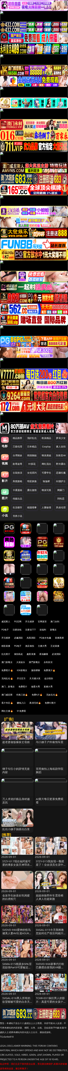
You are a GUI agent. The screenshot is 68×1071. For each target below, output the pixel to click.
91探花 (32, 463)
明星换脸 (32, 481)
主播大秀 (42, 645)
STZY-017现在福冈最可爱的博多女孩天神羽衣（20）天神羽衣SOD (16, 864)
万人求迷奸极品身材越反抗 (16, 800)
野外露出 (61, 463)
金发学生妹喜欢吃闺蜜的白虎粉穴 (16, 897)
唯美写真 (46, 490)
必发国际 (56, 654)
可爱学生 (46, 472)
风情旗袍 (17, 481)
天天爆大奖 (34, 678)
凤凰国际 (31, 637)
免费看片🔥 (7, 670)
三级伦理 (17, 446)
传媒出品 (17, 498)
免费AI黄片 (50, 702)
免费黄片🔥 (49, 670)
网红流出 (46, 463)
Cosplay (46, 446)
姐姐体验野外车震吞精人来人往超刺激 (49, 897)
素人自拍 (61, 446)
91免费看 (21, 710)
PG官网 (18, 621)
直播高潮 (59, 637)
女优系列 (32, 472)
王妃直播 (54, 645)
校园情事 (32, 507)
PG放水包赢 (45, 637)
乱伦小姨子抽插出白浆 (16, 829)
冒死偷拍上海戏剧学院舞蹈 (49, 770)
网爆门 (60, 490)
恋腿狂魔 (61, 472)
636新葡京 (22, 670)
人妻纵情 (46, 507)
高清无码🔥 (35, 702)
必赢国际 (18, 637)
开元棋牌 (29, 621)
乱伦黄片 (5, 654)
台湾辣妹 (17, 455)
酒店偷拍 (29, 645)
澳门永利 (54, 621)
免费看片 (22, 686)
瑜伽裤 (46, 481)
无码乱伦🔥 (7, 678)
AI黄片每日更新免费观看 (49, 800)
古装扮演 (17, 472)
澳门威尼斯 (7, 694)
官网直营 (42, 621)
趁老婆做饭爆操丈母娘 (16, 742)
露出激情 (32, 490)
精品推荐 (17, 438)
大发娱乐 (20, 662)
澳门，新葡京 (8, 686)
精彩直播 (5, 645)
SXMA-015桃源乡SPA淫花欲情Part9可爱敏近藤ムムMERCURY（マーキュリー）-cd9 (17, 969)
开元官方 (21, 678)
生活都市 (17, 507)
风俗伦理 (61, 507)
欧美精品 (46, 438)
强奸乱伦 (32, 438)
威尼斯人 (5, 621)
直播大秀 (48, 686)
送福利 (43, 629)
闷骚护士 (61, 481)
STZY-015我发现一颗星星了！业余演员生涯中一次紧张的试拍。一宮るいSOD (50, 866)
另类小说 (17, 516)
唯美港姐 (46, 455)
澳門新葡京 (34, 662)
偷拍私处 (18, 654)
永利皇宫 (48, 662)
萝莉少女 (61, 438)
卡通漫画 (17, 490)
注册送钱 (17, 629)
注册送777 (30, 629)
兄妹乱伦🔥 (52, 694)
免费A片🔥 (37, 694)
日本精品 (32, 446)
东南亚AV (61, 455)
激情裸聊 (35, 670)
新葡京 (53, 629)
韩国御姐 (32, 455)
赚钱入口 (21, 702)
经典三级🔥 (22, 694)
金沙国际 (48, 678)
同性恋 (60, 498)
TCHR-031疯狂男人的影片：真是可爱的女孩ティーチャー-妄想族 (50, 1001)
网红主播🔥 (7, 710)
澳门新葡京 (7, 662)
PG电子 (5, 629)
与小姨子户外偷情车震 (49, 742)
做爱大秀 (35, 686)
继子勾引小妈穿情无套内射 (16, 770)
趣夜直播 (31, 654)
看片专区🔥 (7, 702)
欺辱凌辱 (17, 463)
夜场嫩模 (43, 654)
